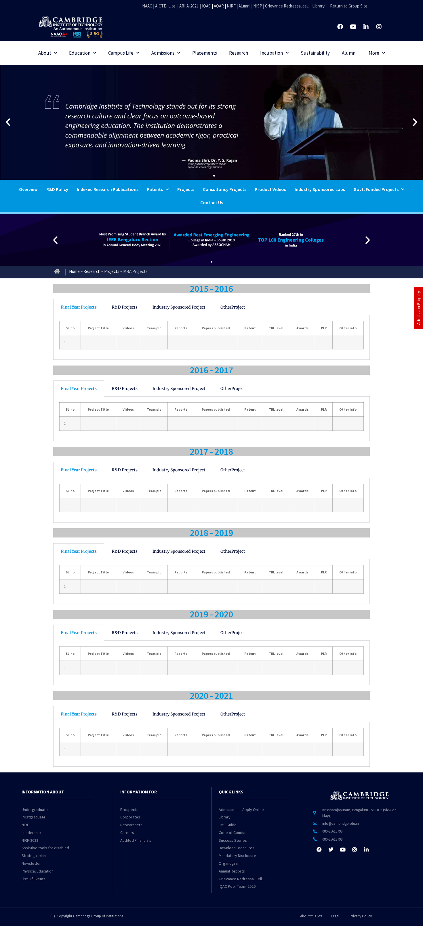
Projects (185, 189)
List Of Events (33, 878)
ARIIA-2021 (188, 6)
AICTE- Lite (165, 6)
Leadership (31, 832)
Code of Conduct (233, 832)
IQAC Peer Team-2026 (237, 886)
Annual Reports (232, 871)
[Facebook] (340, 26)
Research (238, 53)
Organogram (230, 863)
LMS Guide (228, 824)
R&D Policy (57, 189)
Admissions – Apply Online (241, 809)
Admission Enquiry (418, 308)
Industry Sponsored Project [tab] (179, 307)
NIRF (231, 6)
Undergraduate (35, 809)
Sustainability (315, 53)
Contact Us (211, 202)
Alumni (244, 6)
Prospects (129, 809)
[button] (8, 122)
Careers (127, 832)
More (374, 53)
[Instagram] (379, 26)
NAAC (147, 6)
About (44, 53)
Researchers (131, 824)
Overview (28, 189)
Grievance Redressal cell (286, 6)
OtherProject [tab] (232, 307)
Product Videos (270, 189)
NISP (257, 6)
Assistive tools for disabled (45, 847)
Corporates (130, 817)
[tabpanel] (211, 337)
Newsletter (31, 863)
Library (318, 6)
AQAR (219, 6)
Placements (204, 53)
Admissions (162, 53)
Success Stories (233, 840)
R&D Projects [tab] (125, 307)
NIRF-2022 (30, 840)
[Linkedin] (366, 26)
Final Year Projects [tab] (79, 307)
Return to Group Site (348, 6)
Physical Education (38, 871)
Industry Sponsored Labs (320, 189)
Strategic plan (34, 855)
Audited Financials (135, 840)
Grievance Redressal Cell (240, 878)
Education (79, 53)
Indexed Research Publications (107, 189)
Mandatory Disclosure (237, 855)
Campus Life (121, 53)
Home (74, 271)
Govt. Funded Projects (376, 189)
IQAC (206, 6)
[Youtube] (353, 26)
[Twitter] (331, 849)
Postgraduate (33, 817)
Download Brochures (236, 847)
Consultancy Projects (224, 189)
